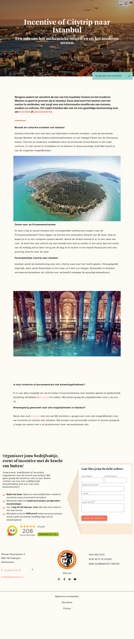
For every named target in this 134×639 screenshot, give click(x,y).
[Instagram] (59, 579)
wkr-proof (43, 397)
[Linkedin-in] (69, 579)
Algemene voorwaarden (67, 596)
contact (35, 416)
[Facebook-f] (64, 579)
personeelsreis (43, 112)
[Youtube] (75, 579)
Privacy (67, 608)
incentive (24, 112)
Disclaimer (67, 602)
